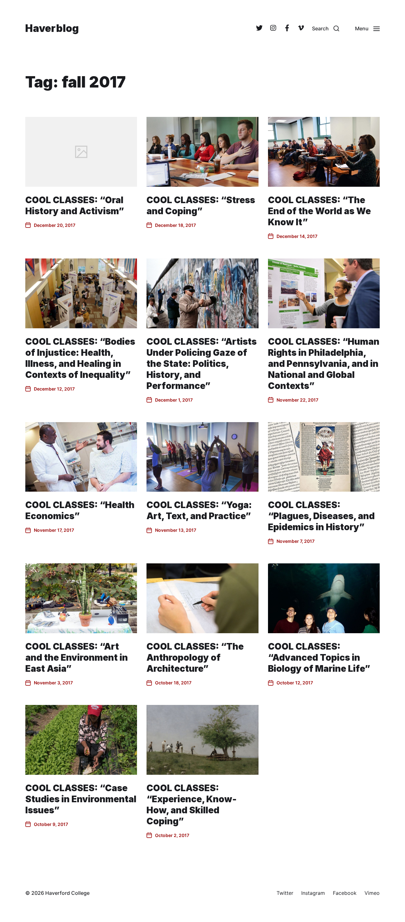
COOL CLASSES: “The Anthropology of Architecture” (195, 657)
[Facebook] (287, 28)
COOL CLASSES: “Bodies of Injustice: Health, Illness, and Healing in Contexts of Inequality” (80, 358)
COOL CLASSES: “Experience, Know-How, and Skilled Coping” (191, 805)
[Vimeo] (301, 28)
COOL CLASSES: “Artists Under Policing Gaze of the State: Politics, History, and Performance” (201, 363)
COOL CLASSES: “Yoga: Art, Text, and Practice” (199, 510)
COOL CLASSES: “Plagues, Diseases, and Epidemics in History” (321, 516)
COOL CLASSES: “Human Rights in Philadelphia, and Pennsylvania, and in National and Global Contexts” (323, 363)
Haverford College (67, 893)
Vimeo (372, 893)
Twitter (285, 893)
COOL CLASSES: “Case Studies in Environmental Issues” (80, 799)
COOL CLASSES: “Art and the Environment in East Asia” (76, 657)
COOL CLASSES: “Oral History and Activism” (74, 205)
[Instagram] (273, 28)
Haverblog (52, 28)
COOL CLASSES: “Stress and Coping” (200, 205)
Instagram (313, 893)
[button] (325, 28)
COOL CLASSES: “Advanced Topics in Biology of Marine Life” (319, 657)
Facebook (345, 893)
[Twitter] (259, 28)
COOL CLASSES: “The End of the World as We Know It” (319, 211)
